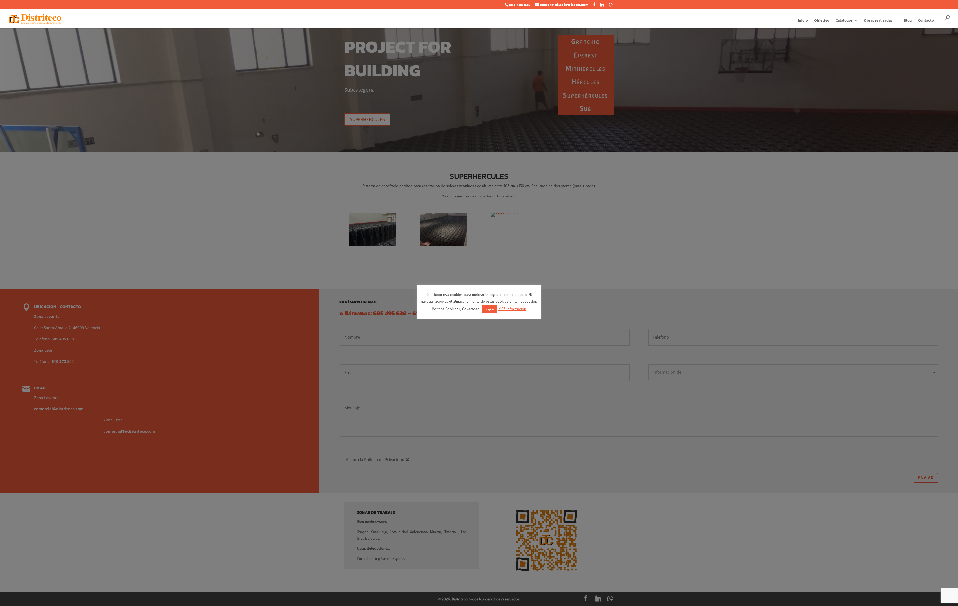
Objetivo (821, 21)
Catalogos (844, 21)
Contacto (926, 21)
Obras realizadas (878, 21)
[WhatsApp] (611, 4)
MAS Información (512, 308)
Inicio (803, 21)
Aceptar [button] (489, 309)
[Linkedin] (602, 4)
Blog (908, 21)
